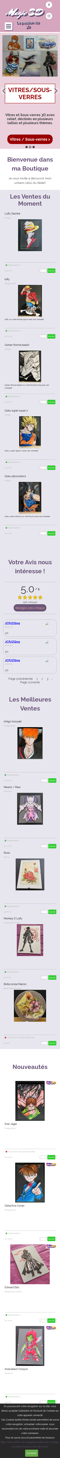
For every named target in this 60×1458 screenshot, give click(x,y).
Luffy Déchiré (12, 213)
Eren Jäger (11, 1123)
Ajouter (51, 271)
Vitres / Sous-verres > (30, 139)
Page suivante (30, 682)
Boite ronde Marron (15, 984)
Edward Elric (12, 1287)
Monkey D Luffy (13, 918)
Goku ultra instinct (15, 476)
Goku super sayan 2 (16, 410)
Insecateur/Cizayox (16, 1369)
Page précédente (20, 678)
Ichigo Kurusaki (12, 721)
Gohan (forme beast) (17, 344)
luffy (7, 279)
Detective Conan (14, 1205)
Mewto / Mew (12, 787)
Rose (7, 852)
